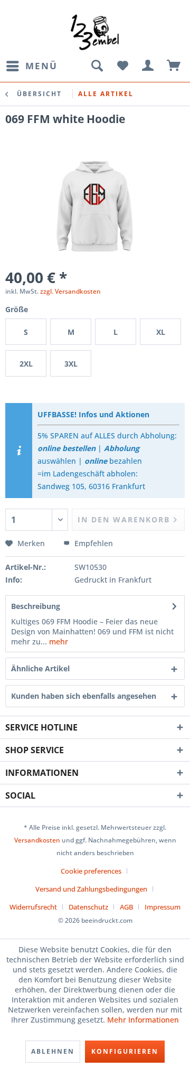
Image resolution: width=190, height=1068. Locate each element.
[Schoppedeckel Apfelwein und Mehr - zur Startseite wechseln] (94, 31)
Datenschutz (88, 907)
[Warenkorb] (174, 66)
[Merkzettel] (122, 66)
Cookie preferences (91, 871)
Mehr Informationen (143, 1020)
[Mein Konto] (148, 66)
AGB (126, 907)
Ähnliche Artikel (40, 668)
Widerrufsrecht (33, 907)
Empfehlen (92, 543)
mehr (57, 641)
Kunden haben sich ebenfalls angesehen (83, 696)
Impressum (162, 907)
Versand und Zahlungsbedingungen (91, 889)
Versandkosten (37, 840)
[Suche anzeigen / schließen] (96, 66)
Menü (41, 66)
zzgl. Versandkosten (70, 291)
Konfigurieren (124, 1051)
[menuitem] (31, 66)
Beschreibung (35, 606)
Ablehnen (52, 1051)
